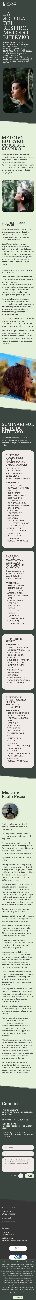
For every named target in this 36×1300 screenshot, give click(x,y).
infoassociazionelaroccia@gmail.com (18, 1127)
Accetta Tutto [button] (18, 1297)
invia (29, 1176)
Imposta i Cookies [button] (8, 1273)
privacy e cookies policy (17, 1292)
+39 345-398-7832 (20, 1120)
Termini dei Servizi (9, 1222)
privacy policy (7, 1218)
